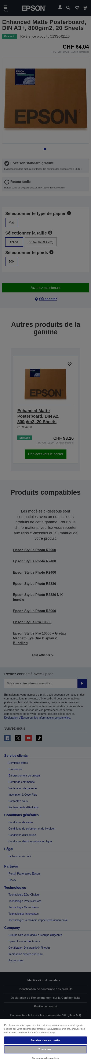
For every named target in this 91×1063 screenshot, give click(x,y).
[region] (45, 1041)
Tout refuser (45, 1049)
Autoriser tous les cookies (46, 1040)
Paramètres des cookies (45, 1058)
